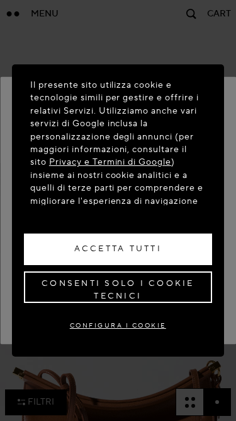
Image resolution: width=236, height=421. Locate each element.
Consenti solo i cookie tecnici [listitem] (118, 289)
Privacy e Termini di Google (110, 162)
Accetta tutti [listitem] (118, 249)
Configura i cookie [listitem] (118, 325)
